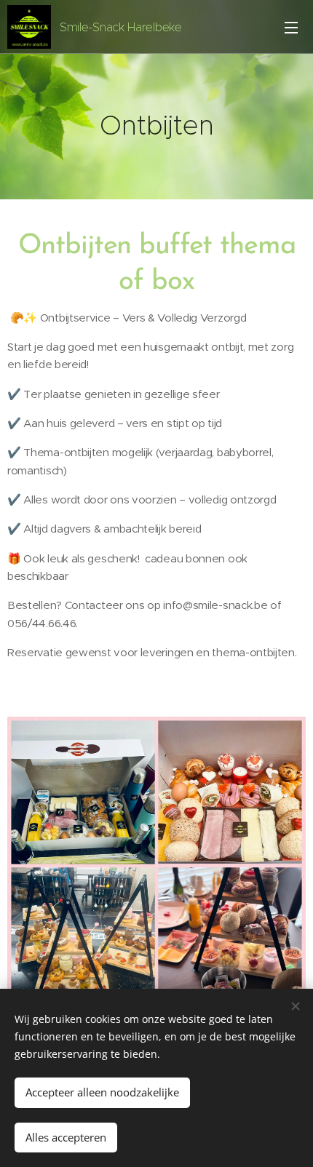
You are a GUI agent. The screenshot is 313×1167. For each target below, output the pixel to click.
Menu (291, 26)
